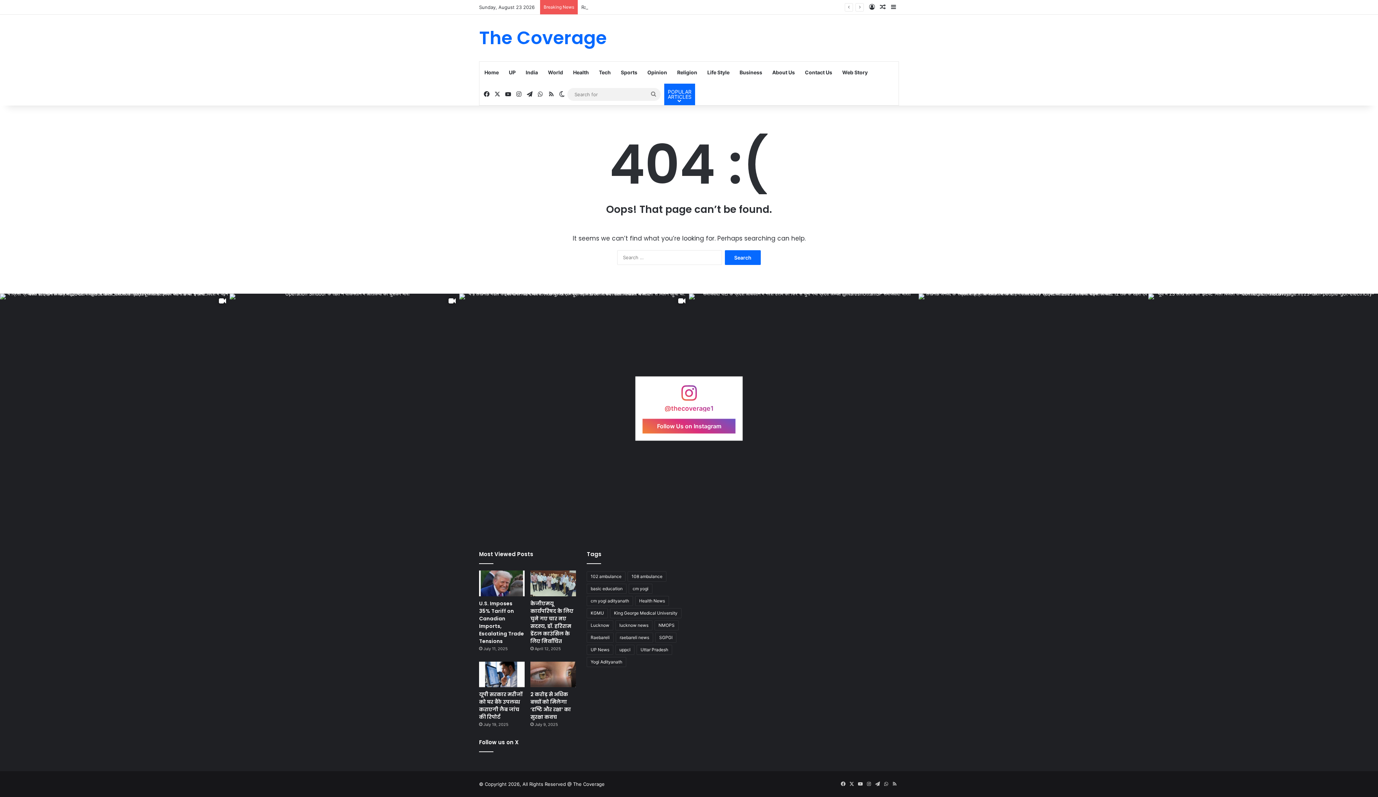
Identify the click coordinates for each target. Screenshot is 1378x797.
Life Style (718, 72)
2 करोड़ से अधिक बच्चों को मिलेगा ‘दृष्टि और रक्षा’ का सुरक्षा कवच (550, 706)
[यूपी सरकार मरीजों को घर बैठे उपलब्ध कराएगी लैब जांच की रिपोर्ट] (502, 675)
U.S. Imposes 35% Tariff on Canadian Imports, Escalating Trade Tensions (501, 622)
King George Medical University (646, 613)
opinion (657, 72)
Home (491, 72)
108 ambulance (647, 576)
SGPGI (665, 637)
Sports (629, 72)
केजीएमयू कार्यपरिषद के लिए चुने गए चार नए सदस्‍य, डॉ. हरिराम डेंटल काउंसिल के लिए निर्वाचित (551, 622)
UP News (600, 649)
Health (581, 72)
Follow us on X (499, 742)
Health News (652, 600)
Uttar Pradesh (654, 649)
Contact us (818, 72)
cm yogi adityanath (610, 600)
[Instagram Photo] (804, 408)
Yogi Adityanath (606, 662)
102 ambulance (606, 576)
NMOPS (666, 625)
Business (751, 72)
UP (512, 72)
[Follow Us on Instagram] (689, 396)
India (532, 72)
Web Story (855, 72)
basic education (607, 588)
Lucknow (600, 625)
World (555, 72)
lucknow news (633, 625)
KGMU (597, 613)
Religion (687, 72)
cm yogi (640, 588)
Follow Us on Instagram (689, 425)
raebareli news (634, 637)
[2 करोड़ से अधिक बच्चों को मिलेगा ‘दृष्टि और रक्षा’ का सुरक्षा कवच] (553, 675)
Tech (605, 72)
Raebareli (600, 637)
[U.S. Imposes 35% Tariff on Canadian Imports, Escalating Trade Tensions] (502, 583)
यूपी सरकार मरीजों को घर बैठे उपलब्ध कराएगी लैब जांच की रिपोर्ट (500, 706)
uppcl (625, 649)
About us (783, 72)
